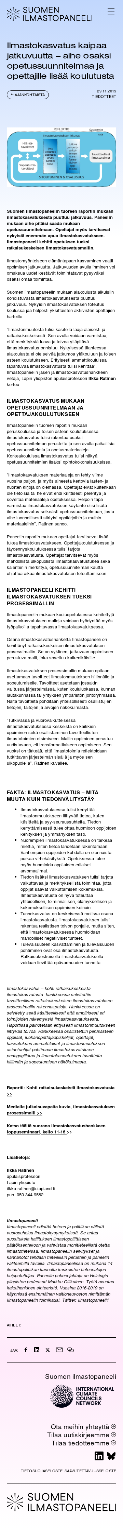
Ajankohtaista (30, 94)
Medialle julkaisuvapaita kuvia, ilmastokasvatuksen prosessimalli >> (61, 1109)
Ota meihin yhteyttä (80, 1426)
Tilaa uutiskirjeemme (78, 1434)
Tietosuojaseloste (42, 1470)
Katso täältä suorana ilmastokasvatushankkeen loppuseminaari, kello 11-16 (56, 1128)
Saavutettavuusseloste (90, 1470)
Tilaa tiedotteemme (80, 1442)
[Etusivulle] (49, 14)
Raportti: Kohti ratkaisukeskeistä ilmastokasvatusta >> (60, 1090)
